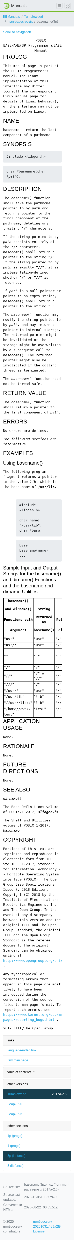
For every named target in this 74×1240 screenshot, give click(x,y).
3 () (15, 1165)
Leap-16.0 (14, 1104)
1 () (13, 1146)
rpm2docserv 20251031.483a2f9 (47, 1224)
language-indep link (21, 1050)
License (39, 1231)
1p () (14, 1136)
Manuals (13, 16)
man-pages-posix (20, 21)
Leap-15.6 (14, 1114)
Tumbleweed (33, 16)
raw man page (17, 1060)
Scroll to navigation (17, 32)
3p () (16, 1156)
